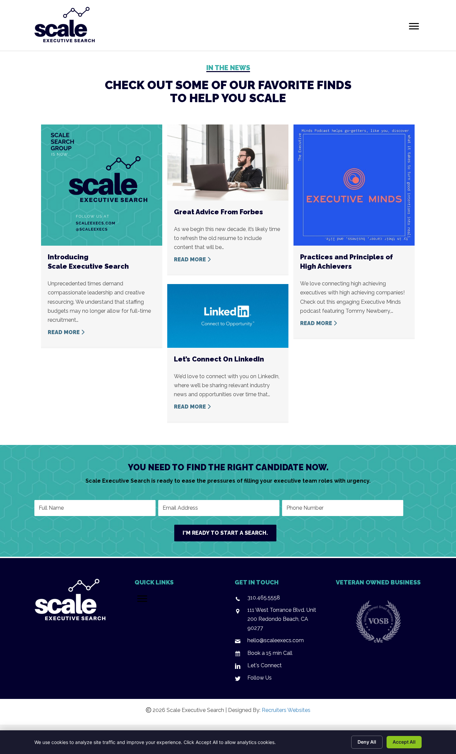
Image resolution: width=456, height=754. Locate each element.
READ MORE (64, 332)
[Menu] (414, 26)
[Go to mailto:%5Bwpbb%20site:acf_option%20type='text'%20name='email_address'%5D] (278, 642)
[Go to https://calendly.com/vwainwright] (278, 655)
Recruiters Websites (286, 710)
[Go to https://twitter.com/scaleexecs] (278, 679)
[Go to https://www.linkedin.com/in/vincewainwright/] (278, 667)
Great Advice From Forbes (218, 212)
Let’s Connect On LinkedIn (219, 359)
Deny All (367, 742)
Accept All (404, 742)
